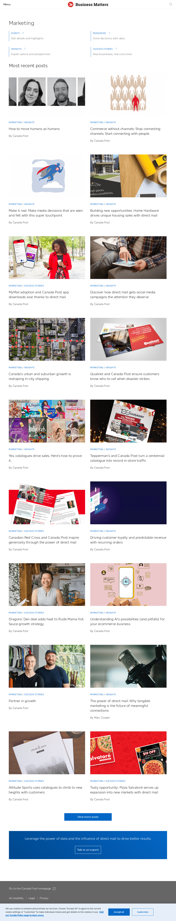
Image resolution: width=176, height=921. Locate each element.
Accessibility (16, 898)
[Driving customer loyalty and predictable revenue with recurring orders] (128, 503)
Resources (99, 33)
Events (15, 33)
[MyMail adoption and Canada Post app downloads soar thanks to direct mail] (47, 258)
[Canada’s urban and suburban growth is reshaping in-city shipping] (47, 340)
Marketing (15, 122)
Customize (142, 912)
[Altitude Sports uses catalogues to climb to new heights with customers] (47, 753)
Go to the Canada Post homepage (30, 888)
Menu (6, 4)
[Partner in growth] (47, 667)
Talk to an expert (88, 849)
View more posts (88, 816)
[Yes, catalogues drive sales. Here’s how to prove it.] (47, 422)
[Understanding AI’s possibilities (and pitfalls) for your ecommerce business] (128, 585)
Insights (16, 49)
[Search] (170, 4)
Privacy (44, 898)
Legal (32, 898)
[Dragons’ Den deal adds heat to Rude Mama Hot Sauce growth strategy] (47, 585)
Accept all (119, 912)
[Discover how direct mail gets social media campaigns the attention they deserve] (128, 258)
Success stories (103, 49)
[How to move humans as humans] (47, 95)
